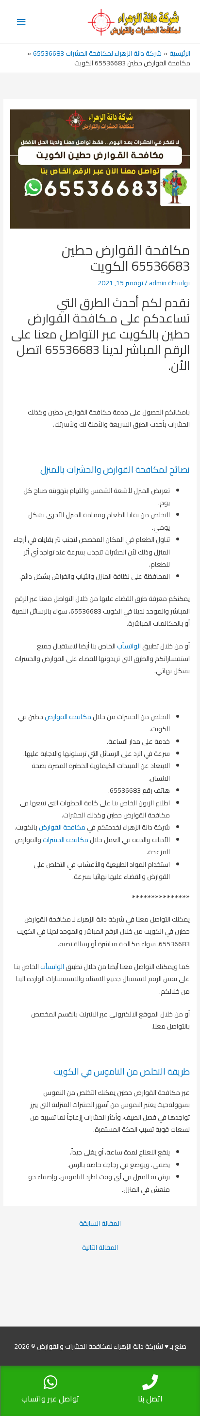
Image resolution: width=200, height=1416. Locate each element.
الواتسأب (129, 646)
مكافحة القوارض (68, 716)
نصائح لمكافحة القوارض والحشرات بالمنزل (115, 469)
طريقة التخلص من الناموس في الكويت (121, 1071)
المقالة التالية (100, 1247)
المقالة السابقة (100, 1223)
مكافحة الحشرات (65, 839)
